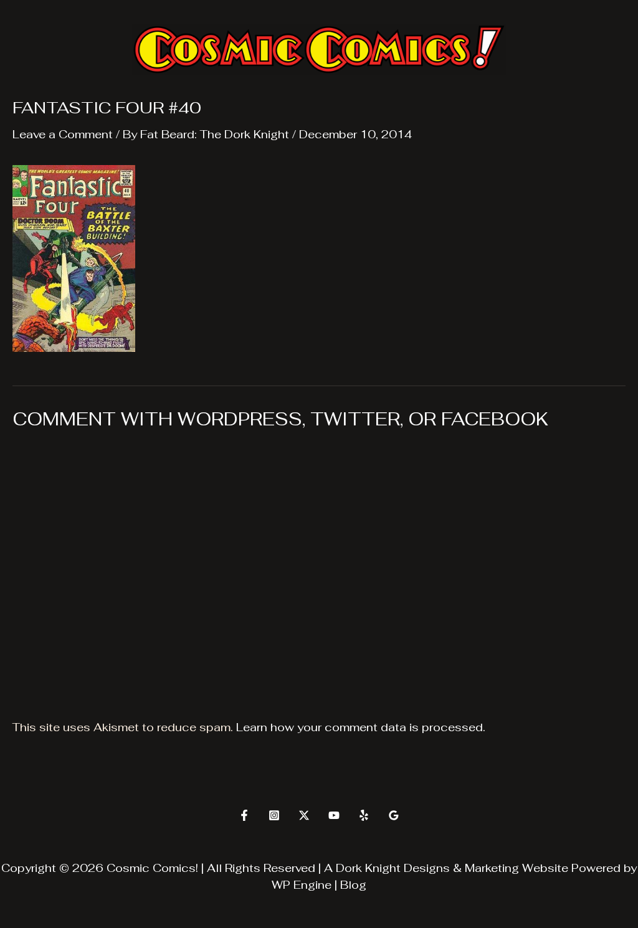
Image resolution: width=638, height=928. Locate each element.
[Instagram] (274, 815)
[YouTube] (334, 815)
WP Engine (301, 885)
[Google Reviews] (393, 815)
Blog (353, 885)
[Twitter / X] (304, 815)
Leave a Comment (62, 134)
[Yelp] (363, 815)
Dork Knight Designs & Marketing (427, 868)
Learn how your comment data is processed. (360, 727)
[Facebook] (244, 815)
